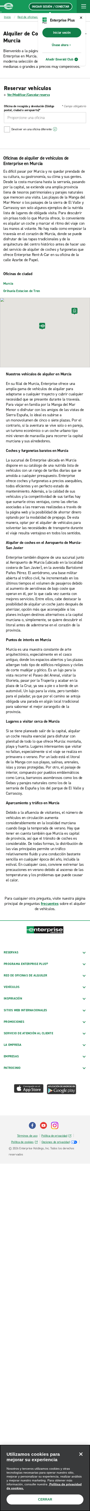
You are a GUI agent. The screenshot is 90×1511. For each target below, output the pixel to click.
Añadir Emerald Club (59, 59)
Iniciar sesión (62, 32)
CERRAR (45, 1499)
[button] (83, 6)
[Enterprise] (6, 6)
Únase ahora (60, 45)
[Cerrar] (80, 1454)
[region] (45, 1478)
